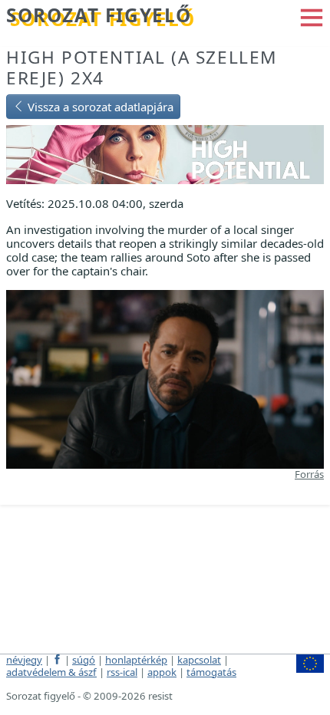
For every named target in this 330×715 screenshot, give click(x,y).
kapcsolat (199, 660)
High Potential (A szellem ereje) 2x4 (142, 67)
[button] (311, 16)
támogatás (211, 672)
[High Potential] (165, 153)
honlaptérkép (136, 660)
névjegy (24, 660)
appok (162, 672)
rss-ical (122, 672)
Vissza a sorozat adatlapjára (99, 106)
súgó (83, 660)
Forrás (309, 474)
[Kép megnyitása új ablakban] (165, 377)
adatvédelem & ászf (51, 672)
